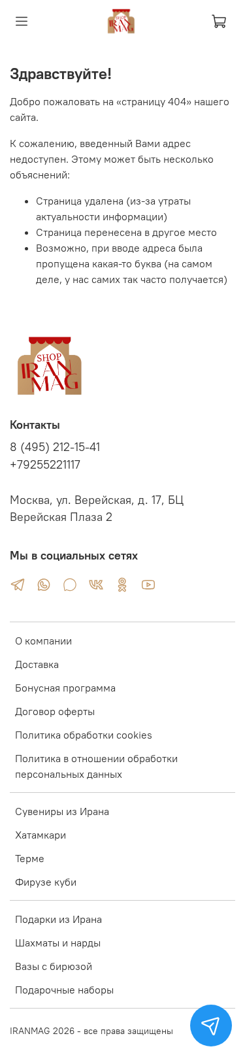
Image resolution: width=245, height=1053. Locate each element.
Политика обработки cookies (83, 734)
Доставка (37, 664)
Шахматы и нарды (58, 942)
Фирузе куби (45, 881)
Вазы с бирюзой (53, 966)
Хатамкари (40, 834)
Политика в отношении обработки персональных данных (96, 766)
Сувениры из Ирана (62, 811)
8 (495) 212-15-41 (55, 447)
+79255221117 (45, 465)
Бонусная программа (65, 687)
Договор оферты (55, 711)
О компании (43, 640)
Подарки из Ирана (58, 919)
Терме (29, 858)
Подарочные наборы (64, 989)
